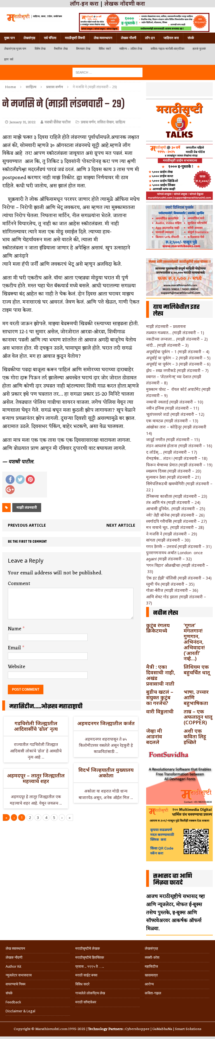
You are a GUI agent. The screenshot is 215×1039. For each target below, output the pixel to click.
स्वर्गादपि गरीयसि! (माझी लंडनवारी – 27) (176, 521)
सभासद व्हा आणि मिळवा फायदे (172, 879)
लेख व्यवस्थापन (103, 38)
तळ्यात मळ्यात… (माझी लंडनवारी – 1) (175, 332)
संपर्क (191, 38)
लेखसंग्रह (29, 38)
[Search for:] (107, 72)
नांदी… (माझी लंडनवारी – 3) (167, 345)
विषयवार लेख (83, 49)
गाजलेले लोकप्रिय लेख (90, 993)
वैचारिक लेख (61, 49)
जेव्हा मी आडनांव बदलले (154, 736)
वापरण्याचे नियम (15, 984)
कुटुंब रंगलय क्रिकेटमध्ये (158, 628)
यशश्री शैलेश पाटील (58, 122)
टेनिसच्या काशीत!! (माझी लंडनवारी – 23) (176, 496)
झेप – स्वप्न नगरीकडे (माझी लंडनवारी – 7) (177, 370)
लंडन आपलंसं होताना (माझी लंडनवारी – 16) (179, 445)
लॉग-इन (150, 38)
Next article (120, 525)
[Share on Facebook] (10, 479)
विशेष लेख (40, 49)
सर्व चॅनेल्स (50, 38)
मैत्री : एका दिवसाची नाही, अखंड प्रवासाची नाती (160, 675)
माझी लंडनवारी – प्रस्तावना (166, 326)
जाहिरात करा (171, 38)
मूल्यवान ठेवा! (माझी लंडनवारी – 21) (173, 477)
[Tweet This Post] (20, 479)
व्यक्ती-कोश (152, 957)
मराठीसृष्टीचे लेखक (87, 948)
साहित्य (31, 86)
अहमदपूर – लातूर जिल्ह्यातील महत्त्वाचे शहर (36, 778)
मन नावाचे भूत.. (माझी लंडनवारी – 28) (175, 527)
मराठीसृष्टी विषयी (75, 38)
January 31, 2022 (23, 122)
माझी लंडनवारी (27, 507)
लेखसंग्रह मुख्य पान (15, 49)
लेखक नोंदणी (128, 38)
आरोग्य (149, 984)
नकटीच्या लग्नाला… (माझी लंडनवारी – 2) (177, 339)
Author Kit (13, 966)
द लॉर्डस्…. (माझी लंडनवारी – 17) (171, 452)
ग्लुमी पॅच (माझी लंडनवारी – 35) (170, 584)
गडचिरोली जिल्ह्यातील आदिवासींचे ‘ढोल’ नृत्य (36, 726)
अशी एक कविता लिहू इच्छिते (195, 736)
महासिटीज (151, 966)
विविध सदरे (105, 49)
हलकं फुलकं (199, 49)
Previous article (27, 525)
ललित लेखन (105, 122)
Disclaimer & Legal (20, 1011)
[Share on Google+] (10, 489)
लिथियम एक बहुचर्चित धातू (197, 669)
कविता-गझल (153, 993)
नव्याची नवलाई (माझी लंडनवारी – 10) (174, 402)
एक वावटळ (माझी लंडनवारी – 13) (172, 420)
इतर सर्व (8, 59)
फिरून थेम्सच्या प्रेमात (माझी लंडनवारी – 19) (179, 464)
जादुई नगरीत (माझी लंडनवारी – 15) (173, 439)
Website (16, 666)
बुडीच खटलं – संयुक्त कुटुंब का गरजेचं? (159, 697)
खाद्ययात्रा (151, 975)
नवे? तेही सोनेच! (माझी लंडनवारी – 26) (175, 515)
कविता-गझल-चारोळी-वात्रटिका (167, 49)
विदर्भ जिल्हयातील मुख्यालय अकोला (106, 772)
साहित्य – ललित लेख (130, 49)
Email (15, 647)
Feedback (13, 1002)
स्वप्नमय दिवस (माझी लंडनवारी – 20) (173, 471)
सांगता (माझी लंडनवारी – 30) (168, 540)
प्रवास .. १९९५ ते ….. (89, 966)
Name (15, 628)
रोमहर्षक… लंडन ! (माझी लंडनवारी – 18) (176, 458)
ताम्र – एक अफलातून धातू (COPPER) (198, 717)
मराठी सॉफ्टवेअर (85, 1002)
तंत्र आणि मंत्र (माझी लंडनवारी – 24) (173, 502)
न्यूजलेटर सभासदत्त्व (19, 975)
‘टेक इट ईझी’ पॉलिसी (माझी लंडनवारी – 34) (179, 578)
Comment (19, 583)
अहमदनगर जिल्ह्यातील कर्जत (106, 723)
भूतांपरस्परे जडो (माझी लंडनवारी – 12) (175, 414)
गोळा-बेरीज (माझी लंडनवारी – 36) (172, 590)
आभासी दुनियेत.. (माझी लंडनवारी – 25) (175, 508)
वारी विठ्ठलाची (160, 711)
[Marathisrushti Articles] (34, 17)
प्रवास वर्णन (88, 122)
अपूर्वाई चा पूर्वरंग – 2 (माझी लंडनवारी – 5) (178, 357)
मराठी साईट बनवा (86, 975)
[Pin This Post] (30, 479)
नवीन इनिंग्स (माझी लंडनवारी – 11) (172, 408)
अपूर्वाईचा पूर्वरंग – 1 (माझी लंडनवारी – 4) (177, 351)
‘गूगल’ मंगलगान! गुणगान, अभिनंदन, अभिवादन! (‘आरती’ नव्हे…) (194, 642)
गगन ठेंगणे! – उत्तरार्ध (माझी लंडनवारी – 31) (179, 546)
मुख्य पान (9, 38)
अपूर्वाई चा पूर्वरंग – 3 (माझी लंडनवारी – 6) (178, 364)
